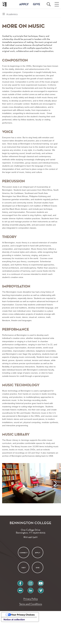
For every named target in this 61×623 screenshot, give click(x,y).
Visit (23, 567)
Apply (37, 552)
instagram (30, 582)
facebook (20, 582)
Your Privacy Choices (23, 614)
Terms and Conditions (30, 604)
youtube (41, 582)
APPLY (24, 4)
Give (37, 567)
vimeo (41, 589)
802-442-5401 (30, 537)
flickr (20, 589)
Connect (24, 552)
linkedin (30, 589)
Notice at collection (14, 619)
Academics (12, 15)
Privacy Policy (30, 598)
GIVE (36, 4)
